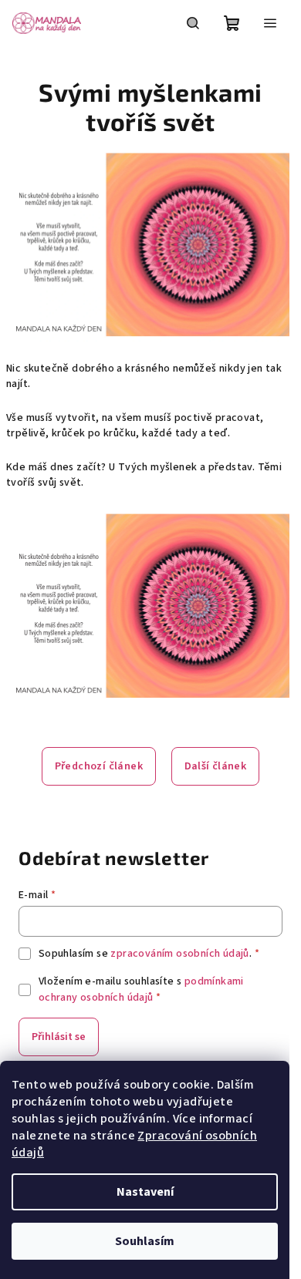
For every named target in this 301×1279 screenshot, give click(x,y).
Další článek (215, 766)
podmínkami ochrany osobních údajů (141, 989)
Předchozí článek (99, 766)
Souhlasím (144, 1241)
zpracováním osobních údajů (179, 953)
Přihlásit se (59, 1037)
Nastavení (145, 1191)
